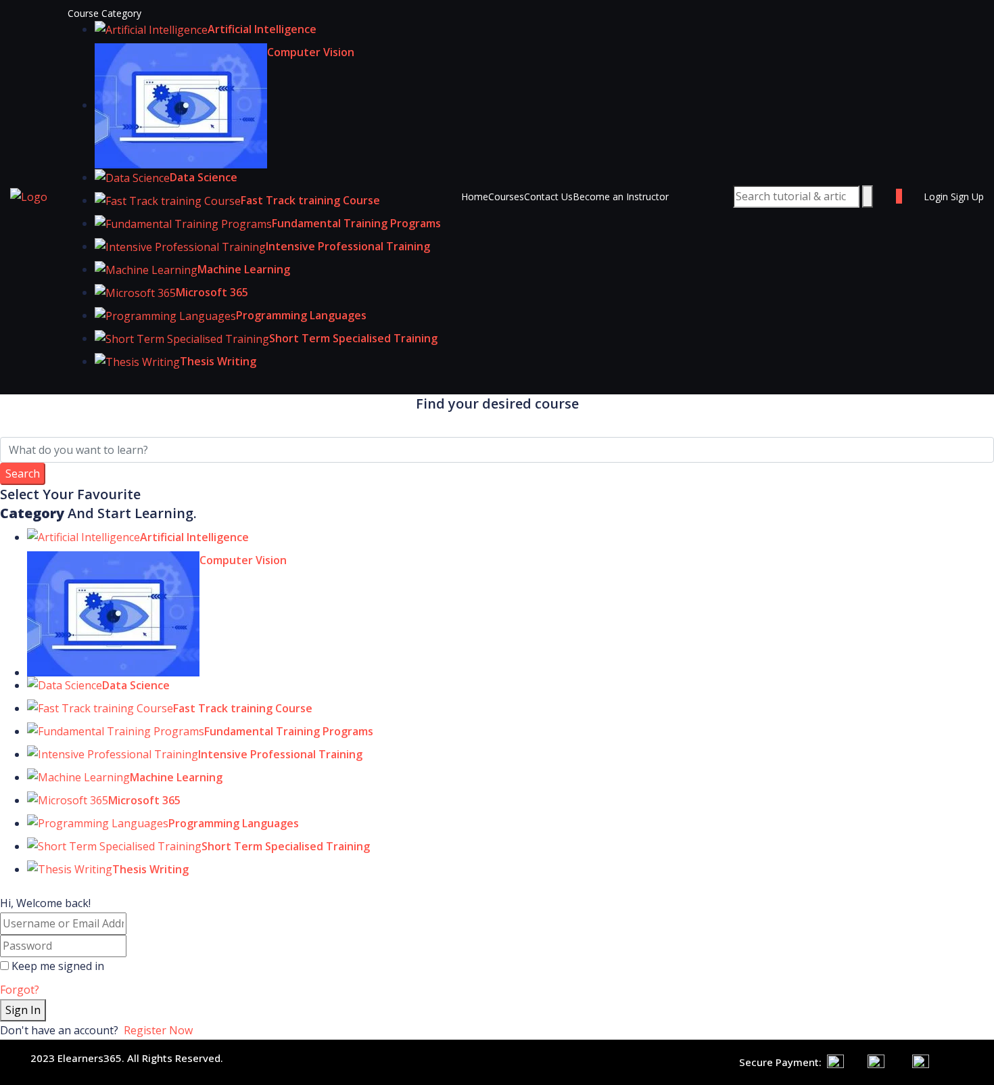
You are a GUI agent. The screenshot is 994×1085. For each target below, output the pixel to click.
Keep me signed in (57, 966)
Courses (506, 196)
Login (937, 196)
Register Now (158, 1030)
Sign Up (967, 196)
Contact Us (548, 196)
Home (474, 196)
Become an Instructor (621, 196)
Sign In (23, 1009)
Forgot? (19, 989)
